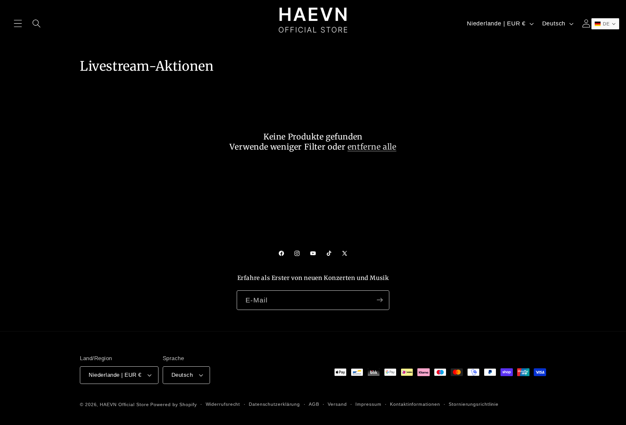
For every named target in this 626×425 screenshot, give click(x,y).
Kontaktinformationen (415, 403)
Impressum (368, 403)
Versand (337, 403)
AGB (314, 403)
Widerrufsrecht (223, 403)
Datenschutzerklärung (274, 403)
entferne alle (372, 147)
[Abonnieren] (379, 300)
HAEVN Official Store (124, 404)
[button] (17, 23)
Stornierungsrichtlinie (474, 403)
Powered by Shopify (173, 404)
